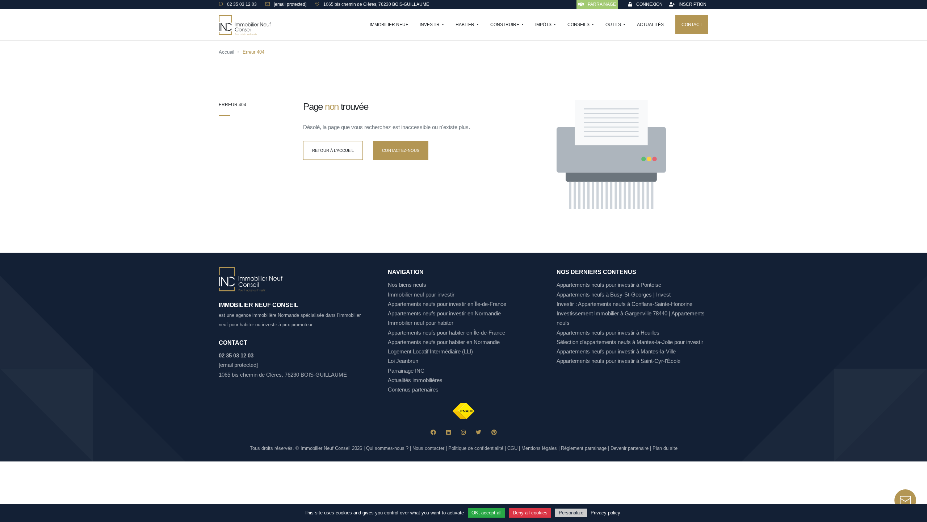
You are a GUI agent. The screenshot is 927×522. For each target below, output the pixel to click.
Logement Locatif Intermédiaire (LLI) (430, 351)
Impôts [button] (544, 24)
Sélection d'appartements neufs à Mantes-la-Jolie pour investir (630, 342)
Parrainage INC (406, 371)
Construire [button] (505, 24)
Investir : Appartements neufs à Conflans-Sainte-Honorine (624, 304)
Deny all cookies (530, 512)
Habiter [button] (465, 24)
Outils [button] (613, 24)
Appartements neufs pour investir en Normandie (444, 313)
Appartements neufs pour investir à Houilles (608, 333)
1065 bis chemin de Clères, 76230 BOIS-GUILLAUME (283, 375)
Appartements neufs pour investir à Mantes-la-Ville (616, 351)
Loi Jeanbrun (403, 361)
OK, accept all (486, 512)
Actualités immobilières (415, 380)
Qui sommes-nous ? (387, 448)
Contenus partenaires (413, 389)
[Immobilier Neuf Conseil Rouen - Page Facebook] (433, 432)
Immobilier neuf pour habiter (420, 323)
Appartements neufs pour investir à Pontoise (609, 285)
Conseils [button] (579, 24)
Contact (691, 24)
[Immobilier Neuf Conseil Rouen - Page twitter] (478, 432)
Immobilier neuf (389, 24)
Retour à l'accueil (333, 150)
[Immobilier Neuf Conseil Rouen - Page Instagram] (463, 432)
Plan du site (665, 448)
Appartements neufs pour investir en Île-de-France (447, 304)
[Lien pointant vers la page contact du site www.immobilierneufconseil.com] (905, 500)
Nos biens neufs (407, 285)
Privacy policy (605, 512)
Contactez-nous (400, 150)
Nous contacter (428, 448)
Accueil (226, 52)
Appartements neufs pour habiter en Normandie (444, 342)
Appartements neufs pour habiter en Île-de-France (446, 333)
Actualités (650, 24)
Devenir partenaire (630, 448)
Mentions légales (539, 448)
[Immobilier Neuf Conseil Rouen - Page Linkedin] (448, 432)
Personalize (571, 512)
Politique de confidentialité (475, 448)
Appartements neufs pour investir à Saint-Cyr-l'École (618, 361)
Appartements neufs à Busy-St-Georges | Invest (614, 294)
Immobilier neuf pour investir (421, 294)
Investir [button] (430, 24)
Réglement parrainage (584, 448)
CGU (512, 448)
